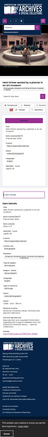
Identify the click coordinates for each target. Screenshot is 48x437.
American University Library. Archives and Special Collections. (24, 257)
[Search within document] (42, 96)
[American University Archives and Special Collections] (18, 346)
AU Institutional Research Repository (17, 412)
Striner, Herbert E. (10, 273)
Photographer (9, 249)
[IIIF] (11, 109)
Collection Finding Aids (12, 390)
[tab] (24, 120)
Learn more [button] (23, 426)
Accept (7, 434)
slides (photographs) (15, 153)
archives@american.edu (12, 381)
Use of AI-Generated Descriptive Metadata (19, 399)
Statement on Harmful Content (14, 396)
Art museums (9, 265)
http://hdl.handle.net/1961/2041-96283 (20, 334)
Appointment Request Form (13, 378)
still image (8, 288)
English (10, 161)
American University (10, 406)
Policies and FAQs (9, 393)
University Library (9, 409)
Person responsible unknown (18, 146)
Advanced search (11, 32)
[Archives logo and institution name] (23, 9)
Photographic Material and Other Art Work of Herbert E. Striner (24, 89)
